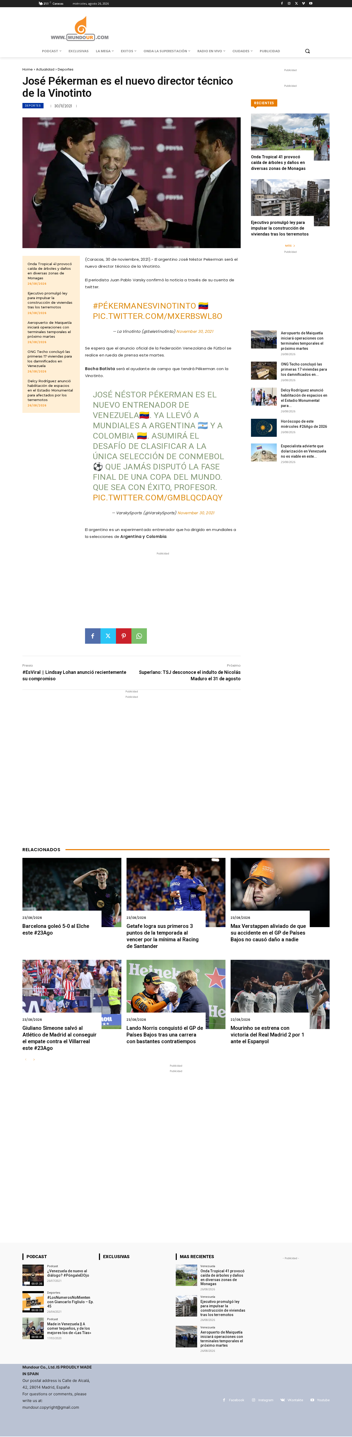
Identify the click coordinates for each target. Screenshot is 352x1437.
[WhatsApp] (139, 636)
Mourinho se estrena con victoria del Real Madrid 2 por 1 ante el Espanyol (267, 1034)
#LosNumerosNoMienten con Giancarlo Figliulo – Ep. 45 (70, 1301)
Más (288, 245)
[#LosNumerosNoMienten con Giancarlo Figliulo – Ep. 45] (33, 1301)
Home (27, 69)
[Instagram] (289, 4)
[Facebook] (282, 4)
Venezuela (207, 1266)
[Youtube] (311, 4)
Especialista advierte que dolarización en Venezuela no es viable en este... (303, 451)
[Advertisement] (163, 592)
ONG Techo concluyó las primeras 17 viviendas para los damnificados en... (304, 369)
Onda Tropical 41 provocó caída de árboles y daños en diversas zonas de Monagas (50, 271)
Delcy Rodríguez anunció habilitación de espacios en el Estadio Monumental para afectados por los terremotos (50, 390)
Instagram (265, 1400)
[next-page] (34, 1060)
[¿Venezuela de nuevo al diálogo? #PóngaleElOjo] (33, 1275)
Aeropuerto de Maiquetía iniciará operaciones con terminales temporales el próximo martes (221, 1338)
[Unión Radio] (79, 28)
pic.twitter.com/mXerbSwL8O (157, 316)
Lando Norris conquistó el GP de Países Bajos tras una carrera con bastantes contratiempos (165, 1034)
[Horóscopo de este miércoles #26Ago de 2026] (264, 428)
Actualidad (45, 69)
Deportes (65, 69)
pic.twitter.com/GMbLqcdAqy (158, 497)
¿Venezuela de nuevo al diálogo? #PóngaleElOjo (68, 1273)
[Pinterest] (123, 636)
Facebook (236, 1400)
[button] (307, 51)
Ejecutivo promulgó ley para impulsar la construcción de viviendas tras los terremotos (50, 300)
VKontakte (295, 1400)
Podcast (52, 1266)
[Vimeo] (303, 4)
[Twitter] (296, 4)
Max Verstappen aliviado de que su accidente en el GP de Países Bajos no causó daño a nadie (268, 933)
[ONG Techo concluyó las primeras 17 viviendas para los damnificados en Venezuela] (264, 371)
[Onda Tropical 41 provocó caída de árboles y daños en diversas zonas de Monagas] (290, 137)
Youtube (323, 1400)
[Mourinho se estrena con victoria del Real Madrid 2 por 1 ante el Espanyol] (280, 994)
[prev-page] (25, 1060)
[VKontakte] (282, 1400)
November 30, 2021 (194, 331)
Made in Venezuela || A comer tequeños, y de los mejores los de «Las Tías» (69, 1328)
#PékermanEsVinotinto (144, 306)
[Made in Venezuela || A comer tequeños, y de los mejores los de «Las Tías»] (33, 1328)
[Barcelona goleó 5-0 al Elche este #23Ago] (71, 892)
